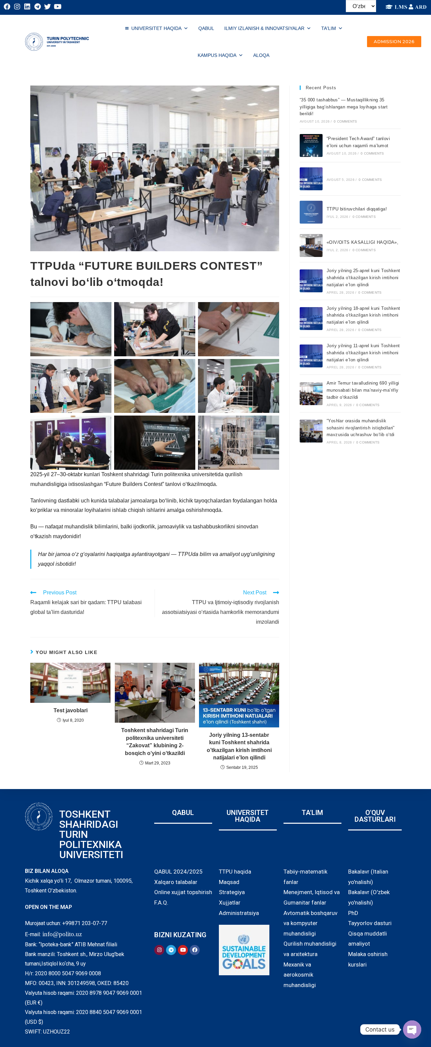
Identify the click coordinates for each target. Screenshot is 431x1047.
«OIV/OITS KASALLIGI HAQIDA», (362, 242)
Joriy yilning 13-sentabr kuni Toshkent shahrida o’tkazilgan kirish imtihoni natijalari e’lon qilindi (239, 746)
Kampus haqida (217, 55)
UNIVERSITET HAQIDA (156, 28)
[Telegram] (37, 6)
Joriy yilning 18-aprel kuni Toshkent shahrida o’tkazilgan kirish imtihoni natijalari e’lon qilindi (363, 315)
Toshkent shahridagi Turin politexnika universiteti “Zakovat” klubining (154, 741)
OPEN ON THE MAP (48, 907)
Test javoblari (71, 710)
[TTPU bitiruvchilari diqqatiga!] (311, 212)
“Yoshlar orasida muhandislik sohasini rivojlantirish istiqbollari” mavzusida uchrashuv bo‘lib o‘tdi (361, 427)
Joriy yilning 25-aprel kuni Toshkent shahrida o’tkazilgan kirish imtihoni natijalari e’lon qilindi (363, 277)
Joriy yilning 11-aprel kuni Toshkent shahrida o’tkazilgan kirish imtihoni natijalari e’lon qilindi (363, 352)
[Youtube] (57, 6)
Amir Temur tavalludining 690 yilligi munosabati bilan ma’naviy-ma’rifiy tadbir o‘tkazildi (363, 390)
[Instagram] (17, 6)
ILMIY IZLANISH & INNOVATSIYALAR (264, 28)
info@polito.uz (62, 934)
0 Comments (345, 121)
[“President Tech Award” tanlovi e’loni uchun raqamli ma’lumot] (311, 145)
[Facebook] (7, 6)
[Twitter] (47, 6)
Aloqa (261, 55)
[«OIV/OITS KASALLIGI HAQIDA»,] (311, 245)
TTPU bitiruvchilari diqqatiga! (357, 208)
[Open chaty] (412, 1029)
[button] (394, 41)
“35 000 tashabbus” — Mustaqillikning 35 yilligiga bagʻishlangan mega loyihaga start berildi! (344, 107)
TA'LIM (328, 28)
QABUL (206, 28)
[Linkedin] (27, 6)
